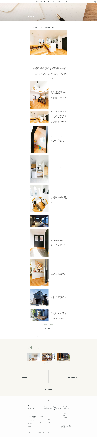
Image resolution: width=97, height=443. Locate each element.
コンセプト (31, 1)
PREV (46, 324)
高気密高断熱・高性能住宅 (31, 417)
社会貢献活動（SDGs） (31, 420)
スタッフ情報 (50, 414)
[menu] (95, 1)
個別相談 (65, 413)
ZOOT (41, 422)
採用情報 (49, 422)
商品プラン (37, 1)
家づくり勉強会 (30, 423)
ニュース (49, 417)
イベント (62, 1)
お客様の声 (59, 1)
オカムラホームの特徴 (30, 414)
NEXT (51, 324)
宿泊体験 (29, 425)
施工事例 (41, 1)
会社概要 (66, 1)
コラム (49, 419)
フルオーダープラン (42, 419)
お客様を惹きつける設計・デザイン (32, 416)
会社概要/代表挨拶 (50, 413)
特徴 (34, 1)
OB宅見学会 (29, 426)
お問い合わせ (65, 417)
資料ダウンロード (65, 415)
